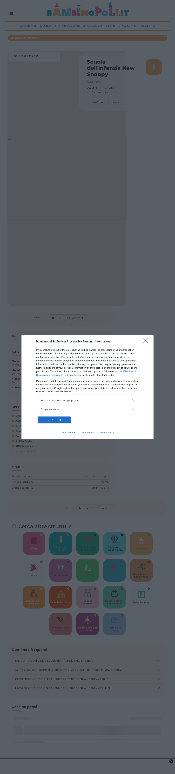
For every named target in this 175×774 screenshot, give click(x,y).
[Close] (146, 342)
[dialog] (87, 387)
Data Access (87, 432)
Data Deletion (68, 432)
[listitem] (87, 400)
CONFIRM (54, 420)
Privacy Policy (106, 432)
